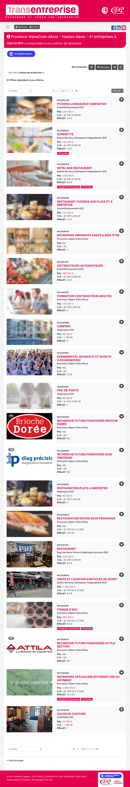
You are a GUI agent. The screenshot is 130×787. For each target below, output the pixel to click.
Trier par (117, 91)
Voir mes (25, 72)
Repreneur (22, 27)
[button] (10, 584)
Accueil (10, 776)
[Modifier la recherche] (92, 67)
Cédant (35, 27)
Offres (40, 776)
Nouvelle (104, 67)
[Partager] (114, 67)
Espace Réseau (13, 780)
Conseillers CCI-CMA (53, 776)
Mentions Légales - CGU (25, 776)
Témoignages (38, 780)
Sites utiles (80, 776)
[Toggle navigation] (8, 27)
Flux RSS (49, 780)
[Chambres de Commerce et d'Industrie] (105, 10)
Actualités (25, 780)
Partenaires (69, 776)
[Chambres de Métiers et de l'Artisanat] (117, 10)
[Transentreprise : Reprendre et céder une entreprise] (42, 11)
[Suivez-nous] (113, 28)
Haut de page (15, 760)
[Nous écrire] (124, 28)
